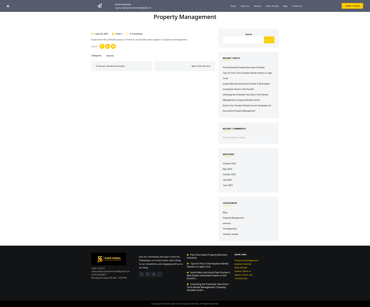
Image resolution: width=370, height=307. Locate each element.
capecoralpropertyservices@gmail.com (133, 7)
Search (248, 34)
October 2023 (229, 174)
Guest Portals (272, 6)
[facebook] (141, 274)
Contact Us (297, 6)
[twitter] (153, 274)
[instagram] (147, 274)
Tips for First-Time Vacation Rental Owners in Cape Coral (207, 265)
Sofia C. (119, 34)
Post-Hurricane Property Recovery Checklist (244, 67)
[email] (159, 274)
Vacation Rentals (242, 263)
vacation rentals (230, 234)
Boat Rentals (240, 267)
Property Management (233, 218)
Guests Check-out (243, 274)
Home (233, 6)
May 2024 (227, 169)
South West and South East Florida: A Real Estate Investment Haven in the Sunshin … (208, 275)
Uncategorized (230, 228)
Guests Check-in (242, 271)
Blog (285, 6)
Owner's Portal (352, 5)
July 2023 (227, 180)
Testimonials (240, 278)
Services (257, 6)
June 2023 (228, 185)
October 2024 (229, 163)
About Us (245, 6)
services (110, 56)
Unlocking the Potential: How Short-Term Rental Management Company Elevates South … (208, 287)
